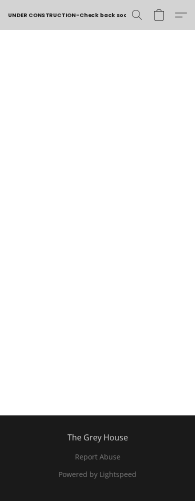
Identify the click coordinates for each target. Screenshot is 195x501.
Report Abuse (97, 456)
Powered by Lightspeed (97, 474)
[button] (70, 15)
